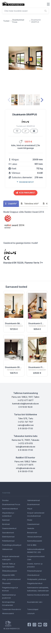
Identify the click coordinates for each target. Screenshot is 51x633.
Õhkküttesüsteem (9, 571)
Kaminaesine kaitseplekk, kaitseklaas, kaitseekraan (38, 589)
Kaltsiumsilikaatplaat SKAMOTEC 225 (35, 550)
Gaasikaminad (33, 524)
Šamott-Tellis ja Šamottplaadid (8, 565)
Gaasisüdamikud (9, 528)
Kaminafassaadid (34, 541)
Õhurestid (6, 583)
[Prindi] (34, 131)
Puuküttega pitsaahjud (11, 545)
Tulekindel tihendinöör (11, 609)
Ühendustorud (33, 575)
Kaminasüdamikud (10, 508)
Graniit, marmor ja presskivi (34, 565)
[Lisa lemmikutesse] (17, 131)
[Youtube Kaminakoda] (40, 625)
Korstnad (6, 524)
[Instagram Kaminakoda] (34, 625)
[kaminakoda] (13, 3)
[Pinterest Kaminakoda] (45, 625)
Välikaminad (7, 549)
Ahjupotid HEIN (8, 575)
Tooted (6, 21)
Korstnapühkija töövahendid (8, 603)
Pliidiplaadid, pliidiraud (36, 579)
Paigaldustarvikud (34, 583)
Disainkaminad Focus (18, 21)
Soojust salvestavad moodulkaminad (35, 514)
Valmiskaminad (33, 500)
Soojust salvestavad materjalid (10, 558)
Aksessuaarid (8, 613)
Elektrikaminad (8, 537)
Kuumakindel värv (34, 602)
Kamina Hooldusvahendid (38, 595)
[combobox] (25, 11)
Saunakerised (8, 532)
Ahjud (29, 508)
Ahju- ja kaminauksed (11, 579)
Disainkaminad (33, 504)
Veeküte (30, 528)
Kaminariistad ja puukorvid (9, 596)
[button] (48, 4)
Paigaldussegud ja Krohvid (10, 589)
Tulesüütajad (32, 609)
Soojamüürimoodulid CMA (35, 558)
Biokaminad (32, 532)
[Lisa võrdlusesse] (25, 131)
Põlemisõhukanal (34, 571)
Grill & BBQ (31, 545)
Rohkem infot (26, 182)
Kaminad (6, 520)
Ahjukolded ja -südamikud (8, 514)
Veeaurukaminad (34, 537)
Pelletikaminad (8, 541)
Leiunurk (31, 613)
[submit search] (45, 11)
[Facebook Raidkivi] (29, 624)
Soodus (5, 500)
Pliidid (29, 520)
